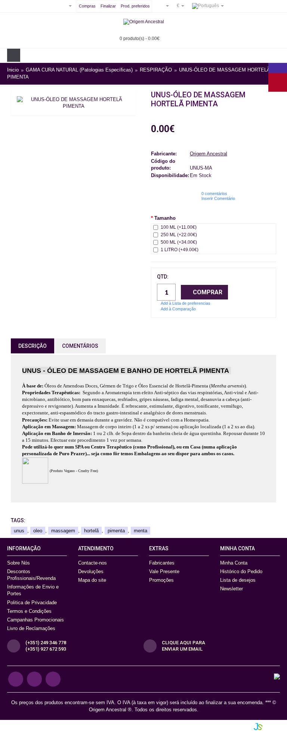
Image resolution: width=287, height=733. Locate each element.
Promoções (161, 580)
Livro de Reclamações (31, 628)
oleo (37, 530)
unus (19, 530)
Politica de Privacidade (32, 602)
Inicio (13, 70)
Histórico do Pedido (241, 571)
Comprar (207, 292)
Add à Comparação (178, 309)
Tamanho (165, 218)
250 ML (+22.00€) (179, 234)
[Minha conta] (164, 5)
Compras (87, 6)
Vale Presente (164, 571)
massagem (63, 530)
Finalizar (108, 6)
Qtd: (163, 277)
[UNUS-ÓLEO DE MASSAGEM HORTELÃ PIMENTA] (73, 103)
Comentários (80, 346)
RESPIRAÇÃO (156, 70)
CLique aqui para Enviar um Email (183, 646)
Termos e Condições (29, 611)
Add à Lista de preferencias (185, 303)
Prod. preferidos (135, 6)
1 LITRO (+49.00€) (179, 249)
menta (140, 530)
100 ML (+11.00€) (179, 227)
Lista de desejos (238, 580)
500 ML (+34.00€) (179, 242)
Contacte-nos (92, 563)
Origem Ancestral (208, 153)
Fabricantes (162, 563)
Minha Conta (233, 563)
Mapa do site (92, 580)
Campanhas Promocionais (35, 620)
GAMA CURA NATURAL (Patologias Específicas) (79, 70)
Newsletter (231, 588)
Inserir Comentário (218, 198)
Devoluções (91, 571)
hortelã (91, 530)
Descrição (32, 346)
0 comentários (214, 193)
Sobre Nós (18, 563)
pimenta (116, 530)
